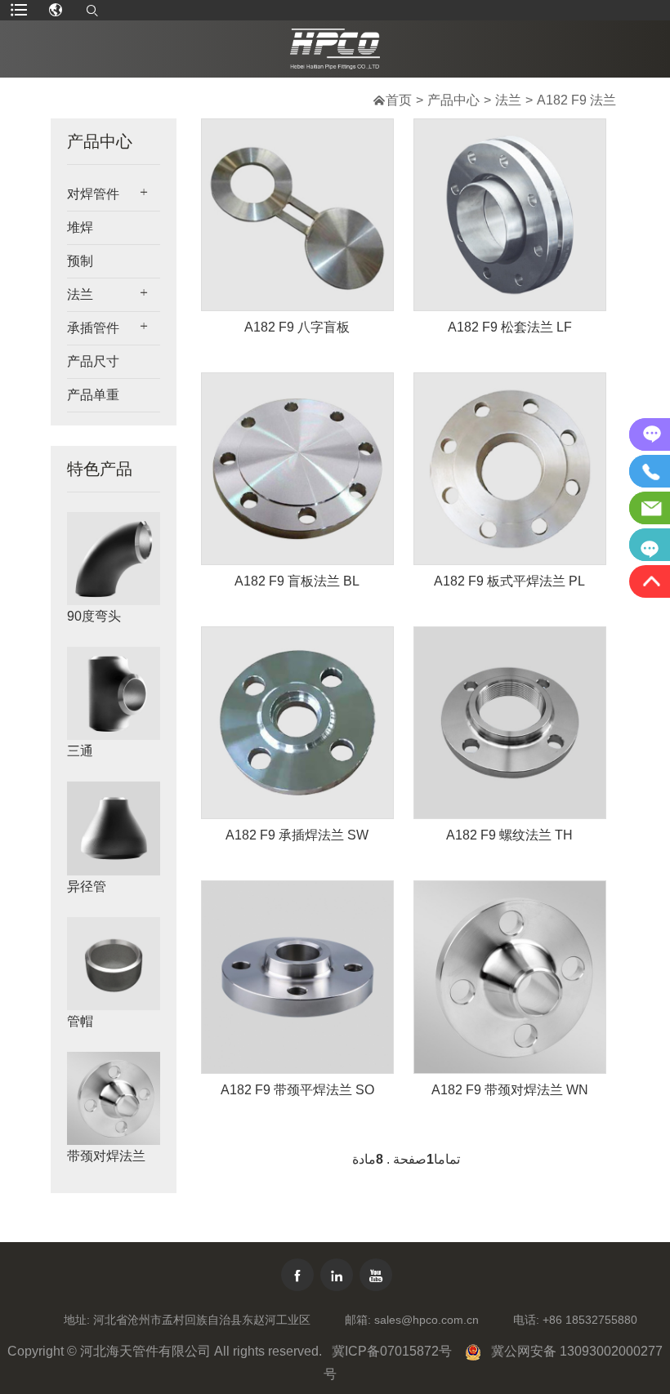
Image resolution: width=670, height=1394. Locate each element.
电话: (526, 1319)
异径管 (86, 886)
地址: (77, 1319)
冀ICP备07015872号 (392, 1351)
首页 (399, 100)
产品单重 (93, 395)
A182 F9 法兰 (576, 100)
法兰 (508, 100)
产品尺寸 (93, 361)
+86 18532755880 (590, 1319)
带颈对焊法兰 (106, 1156)
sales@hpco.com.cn (426, 1319)
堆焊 (80, 227)
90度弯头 (94, 616)
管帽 (80, 1021)
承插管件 (93, 328)
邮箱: (358, 1319)
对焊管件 (93, 194)
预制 (80, 261)
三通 (80, 751)
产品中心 (453, 100)
